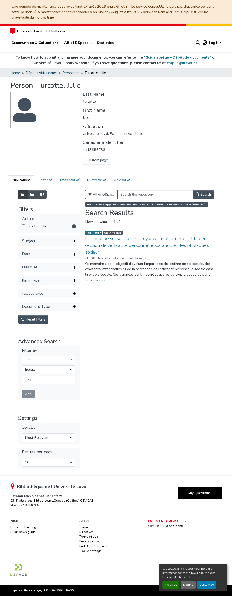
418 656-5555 (172, 526)
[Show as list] (23, 194)
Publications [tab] (21, 180)
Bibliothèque (56, 31)
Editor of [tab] (45, 180)
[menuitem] (77, 42)
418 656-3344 (31, 505)
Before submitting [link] (23, 527)
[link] (52, 501)
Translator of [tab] (69, 180)
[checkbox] (23, 225)
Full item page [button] (97, 160)
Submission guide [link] (23, 532)
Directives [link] (86, 532)
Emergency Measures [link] (167, 521)
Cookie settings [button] (90, 551)
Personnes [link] (70, 72)
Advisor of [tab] (122, 180)
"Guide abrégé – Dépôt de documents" (177, 57)
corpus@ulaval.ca (182, 62)
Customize (207, 585)
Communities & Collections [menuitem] (35, 42)
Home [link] (15, 72)
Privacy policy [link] (89, 541)
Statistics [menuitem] (105, 42)
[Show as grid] (32, 194)
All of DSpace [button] (76, 42)
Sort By (29, 427)
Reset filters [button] (35, 319)
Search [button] (205, 194)
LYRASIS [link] (68, 590)
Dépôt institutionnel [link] (41, 72)
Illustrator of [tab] (96, 180)
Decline (188, 585)
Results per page (37, 452)
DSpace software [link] (21, 590)
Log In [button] (214, 42)
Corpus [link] (86, 527)
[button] (198, 42)
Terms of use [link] (88, 536)
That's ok (171, 585)
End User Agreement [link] (94, 546)
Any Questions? (200, 492)
